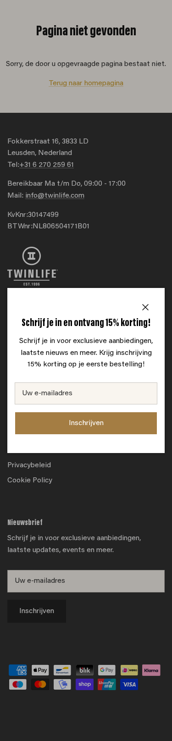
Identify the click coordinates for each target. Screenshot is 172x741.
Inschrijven (86, 423)
